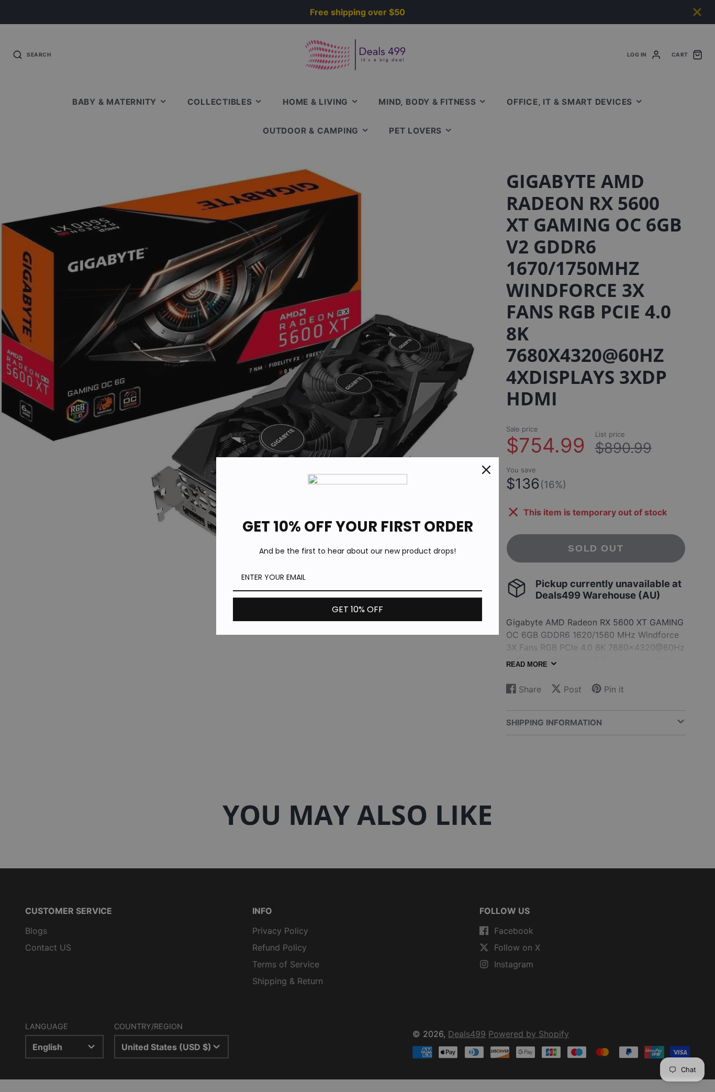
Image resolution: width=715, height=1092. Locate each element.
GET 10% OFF (357, 609)
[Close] (486, 469)
